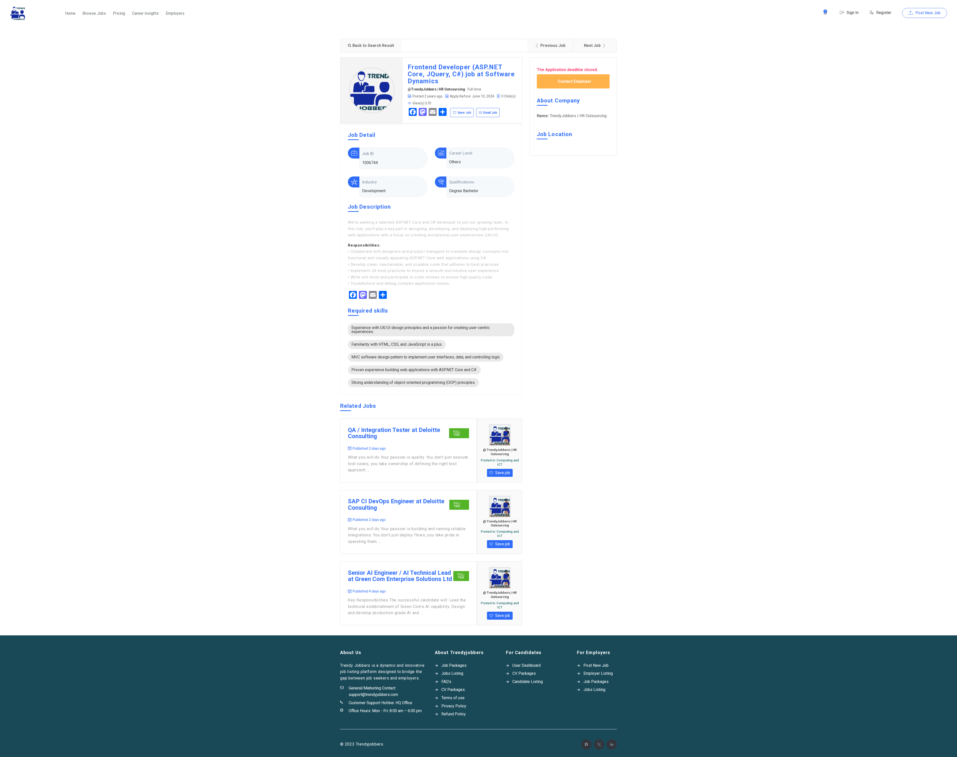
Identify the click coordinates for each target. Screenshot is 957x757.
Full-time (457, 433)
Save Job (464, 112)
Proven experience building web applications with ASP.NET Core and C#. (414, 369)
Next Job (592, 45)
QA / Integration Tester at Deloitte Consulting (394, 433)
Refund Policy (453, 714)
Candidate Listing (527, 681)
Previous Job (552, 45)
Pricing (119, 13)
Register (883, 12)
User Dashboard (526, 665)
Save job (502, 472)
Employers (175, 13)
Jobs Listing (452, 673)
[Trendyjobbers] (17, 13)
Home (70, 13)
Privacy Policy (453, 706)
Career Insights (145, 13)
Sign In (852, 12)
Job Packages (454, 665)
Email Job (490, 112)
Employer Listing (598, 673)
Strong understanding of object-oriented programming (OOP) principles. (413, 382)
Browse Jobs (94, 13)
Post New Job (927, 12)
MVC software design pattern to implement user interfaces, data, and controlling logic (425, 357)
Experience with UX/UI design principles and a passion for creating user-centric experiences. (420, 329)
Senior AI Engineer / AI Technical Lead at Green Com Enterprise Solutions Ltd (400, 576)
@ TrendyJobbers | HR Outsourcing (500, 452)
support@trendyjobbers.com (373, 694)
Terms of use (453, 697)
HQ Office (404, 702)
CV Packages (453, 689)
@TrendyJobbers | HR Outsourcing (436, 89)
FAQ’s (446, 681)
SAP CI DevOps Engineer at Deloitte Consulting (396, 504)
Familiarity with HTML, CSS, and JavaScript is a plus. (396, 344)
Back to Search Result (373, 45)
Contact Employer (574, 81)
